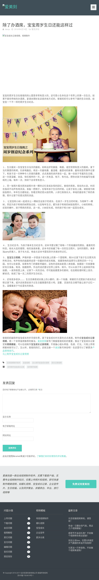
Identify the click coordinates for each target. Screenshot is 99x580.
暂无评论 (35, 29)
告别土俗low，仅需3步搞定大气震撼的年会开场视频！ (80, 541)
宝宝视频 (26, 363)
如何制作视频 (32, 367)
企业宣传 (40, 533)
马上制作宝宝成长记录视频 (16, 354)
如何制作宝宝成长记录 (15, 367)
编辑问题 (8, 547)
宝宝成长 (40, 528)
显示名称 (7, 417)
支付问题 (8, 542)
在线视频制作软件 (13, 363)
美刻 (57, 347)
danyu (7, 29)
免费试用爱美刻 (81, 484)
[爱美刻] (10, 6)
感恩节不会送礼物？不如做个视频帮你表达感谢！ (80, 534)
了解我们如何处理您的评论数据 (51, 456)
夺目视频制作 (42, 518)
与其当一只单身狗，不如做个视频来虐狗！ (80, 549)
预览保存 (8, 556)
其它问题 (8, 537)
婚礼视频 (40, 523)
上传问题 (8, 518)
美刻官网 (42, 341)
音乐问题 (8, 552)
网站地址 (7, 435)
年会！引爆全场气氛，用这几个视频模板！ (80, 527)
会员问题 (8, 528)
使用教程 (8, 533)
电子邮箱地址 (9, 426)
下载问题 (8, 523)
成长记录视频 (57, 363)
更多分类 (40, 537)
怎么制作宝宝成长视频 (40, 363)
